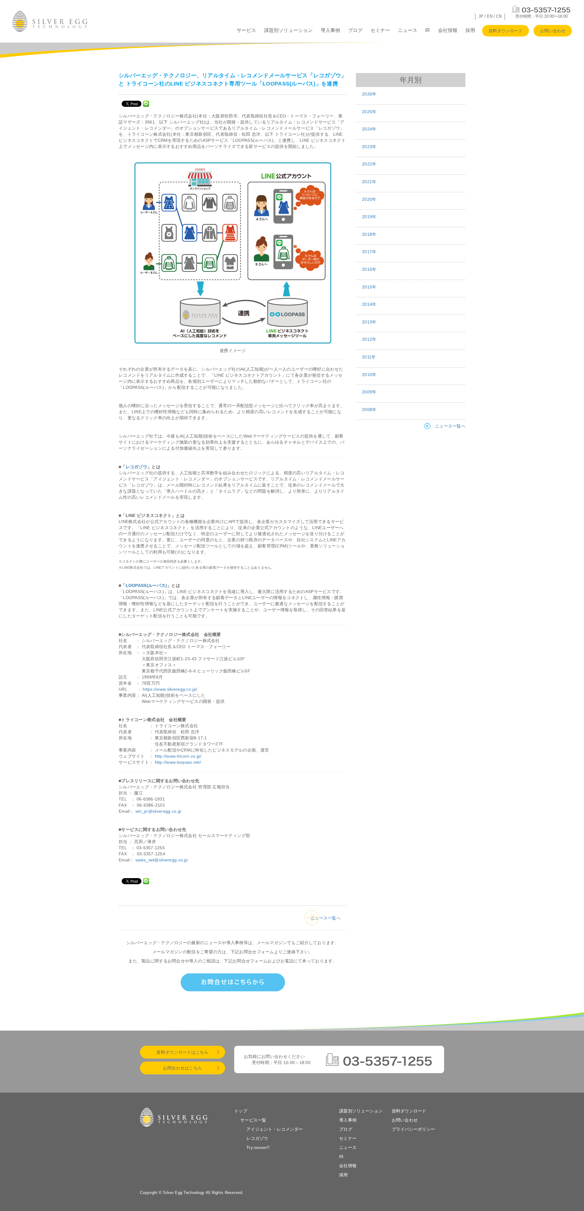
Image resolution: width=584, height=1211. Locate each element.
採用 (470, 30)
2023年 (369, 146)
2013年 (369, 321)
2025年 (369, 111)
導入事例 (330, 30)
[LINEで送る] (146, 103)
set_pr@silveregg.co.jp (158, 811)
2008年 (369, 409)
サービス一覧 (253, 1120)
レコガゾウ (136, 466)
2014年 (369, 304)
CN (499, 16)
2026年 (369, 94)
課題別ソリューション (288, 30)
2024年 (369, 129)
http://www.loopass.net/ (178, 762)
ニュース (407, 30)
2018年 (369, 234)
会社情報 (447, 30)
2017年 (369, 251)
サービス (246, 30)
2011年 (369, 356)
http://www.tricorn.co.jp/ (178, 756)
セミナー (380, 30)
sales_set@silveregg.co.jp (161, 859)
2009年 (369, 391)
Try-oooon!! (257, 1147)
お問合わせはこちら (182, 1068)
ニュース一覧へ (325, 918)
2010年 (369, 374)
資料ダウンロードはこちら (182, 1052)
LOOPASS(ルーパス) (146, 585)
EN (489, 16)
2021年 (369, 181)
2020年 (369, 199)
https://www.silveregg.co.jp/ (170, 689)
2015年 (369, 286)
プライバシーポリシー (413, 1129)
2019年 (369, 216)
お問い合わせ (552, 30)
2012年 (369, 339)
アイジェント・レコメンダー (274, 1129)
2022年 (369, 164)
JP (480, 16)
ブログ (355, 30)
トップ (240, 1110)
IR (427, 30)
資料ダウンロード (505, 30)
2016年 (369, 269)
